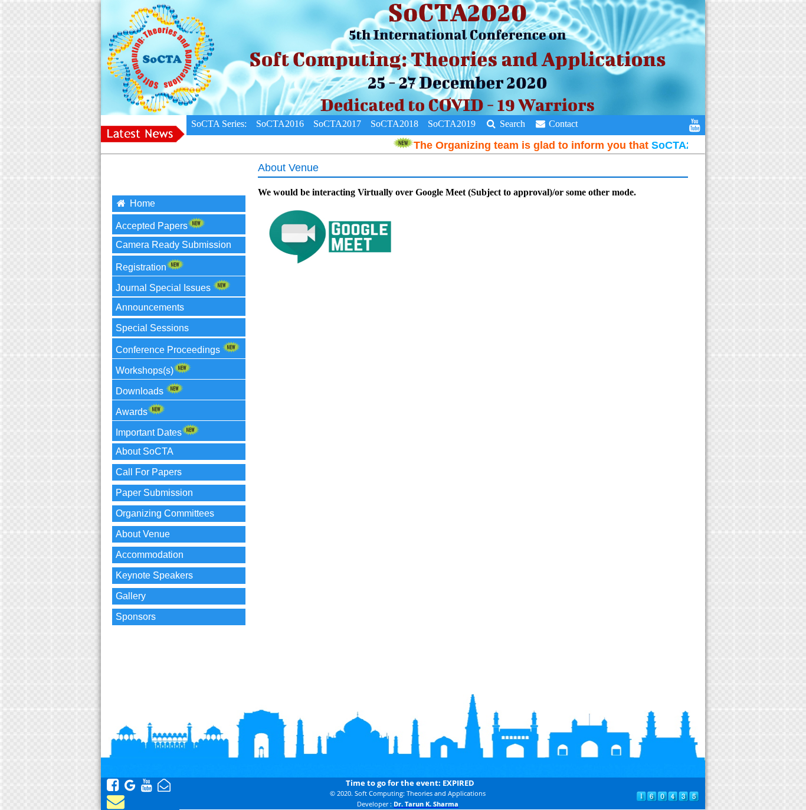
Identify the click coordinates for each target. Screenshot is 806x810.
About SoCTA (144, 451)
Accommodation (150, 555)
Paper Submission (154, 493)
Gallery (131, 596)
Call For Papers (149, 472)
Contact (562, 124)
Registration (141, 267)
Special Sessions (153, 328)
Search (511, 124)
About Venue (143, 534)
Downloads (141, 391)
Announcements (151, 307)
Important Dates (149, 432)
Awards (132, 412)
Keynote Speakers (154, 575)
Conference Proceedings (169, 350)
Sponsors (136, 617)
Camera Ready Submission (173, 245)
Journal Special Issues (164, 288)
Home (141, 203)
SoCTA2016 (280, 124)
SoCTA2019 (452, 124)
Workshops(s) (144, 370)
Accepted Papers (152, 226)
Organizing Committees (165, 513)
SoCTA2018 (394, 124)
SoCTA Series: (219, 124)
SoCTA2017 (337, 124)
